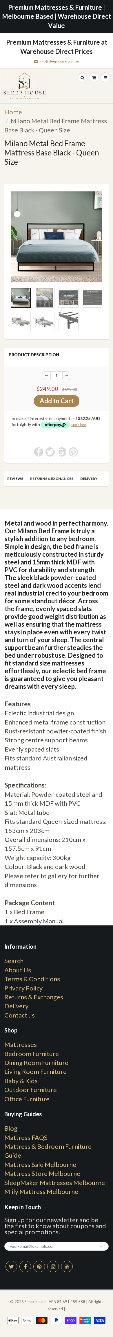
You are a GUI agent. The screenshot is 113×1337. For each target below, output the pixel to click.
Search (13, 961)
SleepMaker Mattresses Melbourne (54, 1182)
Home (13, 112)
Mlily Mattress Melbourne (41, 1191)
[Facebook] (25, 1266)
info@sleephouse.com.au (59, 61)
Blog (10, 1128)
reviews (15, 478)
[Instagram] (53, 1266)
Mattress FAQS (26, 1137)
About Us (17, 970)
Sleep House (35, 1301)
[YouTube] (67, 1266)
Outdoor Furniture (30, 1089)
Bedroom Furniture (31, 1054)
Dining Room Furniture (36, 1062)
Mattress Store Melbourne (42, 1173)
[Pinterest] (39, 1266)
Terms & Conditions (32, 979)
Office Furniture (27, 1099)
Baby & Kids (21, 1081)
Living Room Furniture (35, 1071)
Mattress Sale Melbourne (40, 1164)
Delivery (88, 478)
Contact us (19, 1015)
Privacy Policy (23, 988)
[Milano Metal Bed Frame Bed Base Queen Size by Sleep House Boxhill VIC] (56, 236)
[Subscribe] (101, 1246)
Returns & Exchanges (51, 478)
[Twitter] (11, 1266)
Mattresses (20, 1044)
